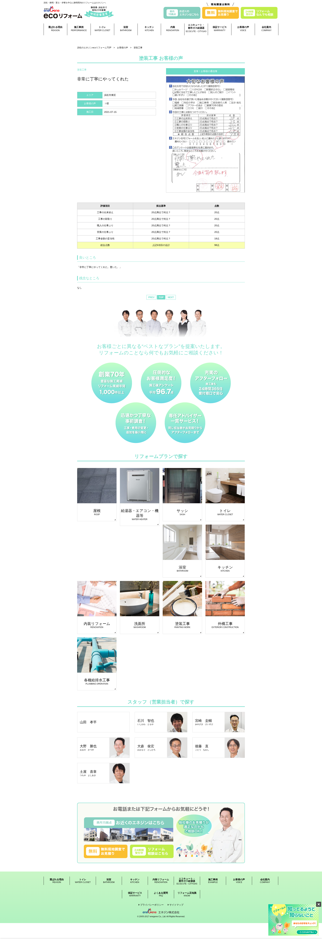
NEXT (171, 297)
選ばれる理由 (55, 29)
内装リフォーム (161, 880)
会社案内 (266, 29)
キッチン (149, 29)
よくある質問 (161, 894)
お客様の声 (243, 29)
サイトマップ (176, 904)
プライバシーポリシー (152, 904)
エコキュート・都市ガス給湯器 (196, 28)
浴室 (125, 29)
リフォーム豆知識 (187, 894)
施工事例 (79, 29)
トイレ (102, 29)
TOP (161, 297)
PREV (151, 297)
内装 (172, 29)
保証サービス (220, 29)
